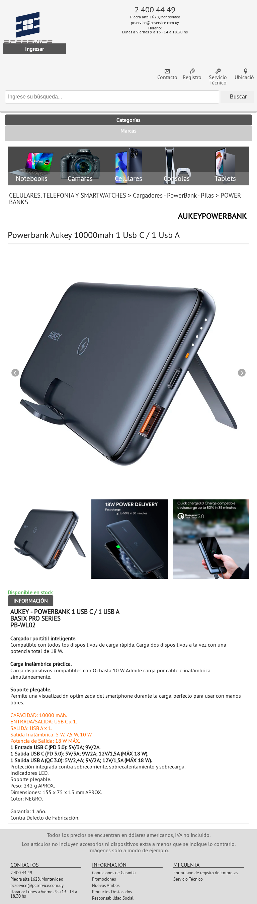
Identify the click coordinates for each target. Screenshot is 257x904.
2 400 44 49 (155, 9)
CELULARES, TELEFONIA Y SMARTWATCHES (67, 195)
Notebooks (32, 178)
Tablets (225, 178)
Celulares (128, 178)
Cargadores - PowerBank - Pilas (173, 195)
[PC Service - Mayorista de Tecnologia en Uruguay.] (28, 33)
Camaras (80, 178)
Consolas (177, 178)
